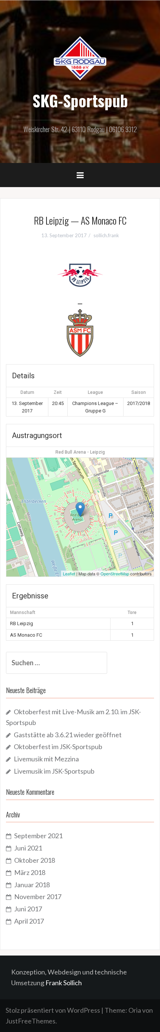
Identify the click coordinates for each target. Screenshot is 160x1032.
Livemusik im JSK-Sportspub (54, 771)
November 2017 (37, 896)
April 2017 (29, 921)
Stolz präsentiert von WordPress (53, 1010)
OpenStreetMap (114, 574)
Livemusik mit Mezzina (46, 759)
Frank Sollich (63, 983)
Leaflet (69, 574)
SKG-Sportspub (80, 100)
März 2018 (29, 872)
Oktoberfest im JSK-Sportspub (58, 746)
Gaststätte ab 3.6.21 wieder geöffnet (68, 735)
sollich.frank (106, 235)
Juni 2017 (28, 909)
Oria (134, 1010)
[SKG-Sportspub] (80, 57)
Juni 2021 (28, 848)
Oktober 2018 (34, 860)
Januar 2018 (32, 885)
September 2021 (38, 836)
